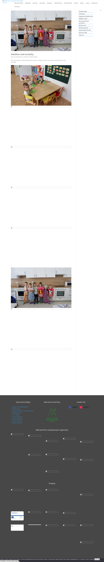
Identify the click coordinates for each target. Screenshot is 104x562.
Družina (76, 3)
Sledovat (75, 407)
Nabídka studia (83, 18)
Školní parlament (83, 28)
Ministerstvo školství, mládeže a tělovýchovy (23, 411)
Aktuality (35, 3)
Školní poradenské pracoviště (84, 22)
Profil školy (82, 14)
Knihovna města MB (17, 421)
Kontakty (16, 6)
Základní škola (58, 3)
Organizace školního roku (86, 16)
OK (96, 559)
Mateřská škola (68, 3)
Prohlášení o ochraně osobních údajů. (9, 561)
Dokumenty (95, 3)
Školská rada (82, 25)
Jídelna (82, 3)
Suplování (49, 3)
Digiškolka (28, 3)
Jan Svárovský (17, 57)
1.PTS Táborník (15, 415)
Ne (98, 559)
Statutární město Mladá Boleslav (20, 407)
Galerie (88, 3)
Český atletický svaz (17, 413)
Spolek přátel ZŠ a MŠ (85, 30)
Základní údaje (83, 11)
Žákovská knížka (18, 3)
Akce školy (42, 3)
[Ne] (19, 561)
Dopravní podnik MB (17, 419)
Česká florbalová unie (17, 417)
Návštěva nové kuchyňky (22, 54)
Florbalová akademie (17, 423)
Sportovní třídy (83, 32)
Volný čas (81, 35)
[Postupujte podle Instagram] (81, 407)
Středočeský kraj (16, 409)
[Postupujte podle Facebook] (70, 407)
